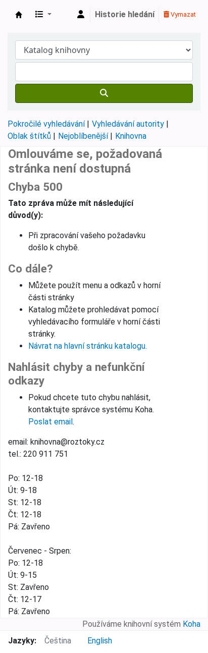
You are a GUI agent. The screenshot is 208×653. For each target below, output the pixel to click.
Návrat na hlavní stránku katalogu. (87, 346)
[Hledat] (104, 93)
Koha (191, 624)
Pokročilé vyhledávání (46, 124)
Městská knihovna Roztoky (18, 14)
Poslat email (50, 421)
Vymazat (182, 14)
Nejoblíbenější (83, 136)
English (99, 640)
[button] (43, 15)
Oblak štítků (29, 136)
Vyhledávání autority (128, 124)
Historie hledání (124, 14)
